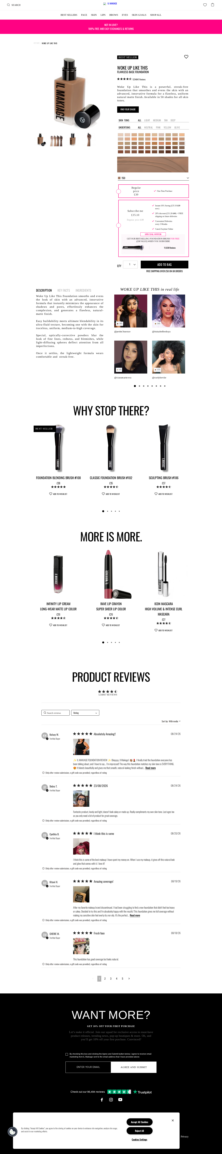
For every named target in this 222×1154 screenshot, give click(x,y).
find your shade (128, 109)
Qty (119, 266)
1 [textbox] (130, 264)
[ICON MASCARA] (163, 574)
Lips (103, 15)
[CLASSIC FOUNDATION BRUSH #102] (111, 448)
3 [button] (110, 978)
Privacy (185, 1136)
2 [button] (105, 978)
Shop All (155, 15)
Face (84, 15)
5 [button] (122, 978)
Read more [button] (150, 768)
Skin (94, 15)
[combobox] (153, 178)
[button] (81, 747)
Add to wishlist (186, 56)
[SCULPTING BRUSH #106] (163, 448)
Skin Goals (139, 15)
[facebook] (101, 1099)
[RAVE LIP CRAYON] (111, 574)
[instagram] (111, 1099)
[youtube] (120, 1099)
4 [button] (116, 978)
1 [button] (99, 978)
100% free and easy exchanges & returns (111, 27)
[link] (131, 79)
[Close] (172, 1120)
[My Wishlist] (205, 5)
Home (37, 43)
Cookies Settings (139, 1139)
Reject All (139, 1130)
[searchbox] (55, 713)
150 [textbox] (123, 178)
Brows (113, 15)
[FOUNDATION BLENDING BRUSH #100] (58, 448)
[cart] (212, 3)
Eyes (125, 15)
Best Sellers (69, 15)
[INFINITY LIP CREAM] (58, 574)
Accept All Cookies (139, 1122)
